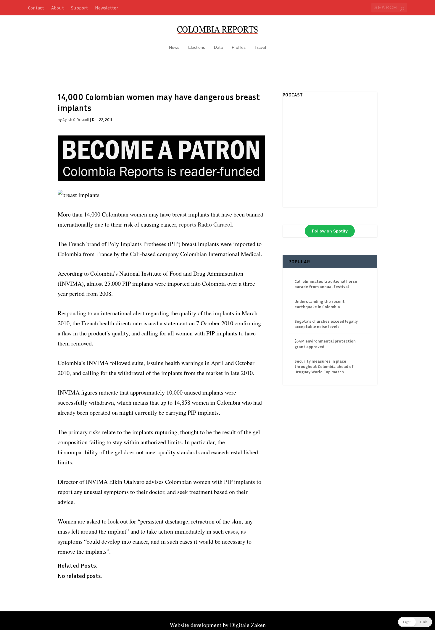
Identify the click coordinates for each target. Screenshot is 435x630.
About (57, 8)
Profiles (239, 47)
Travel (260, 47)
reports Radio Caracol (205, 224)
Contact (36, 8)
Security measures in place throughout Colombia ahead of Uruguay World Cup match (324, 366)
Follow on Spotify (330, 231)
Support (79, 8)
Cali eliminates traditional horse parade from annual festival (325, 284)
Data (218, 47)
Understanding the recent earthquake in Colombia (319, 304)
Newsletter (106, 8)
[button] (415, 622)
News (174, 47)
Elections (196, 47)
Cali (135, 254)
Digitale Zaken (248, 625)
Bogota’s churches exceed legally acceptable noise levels (326, 324)
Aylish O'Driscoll (75, 119)
